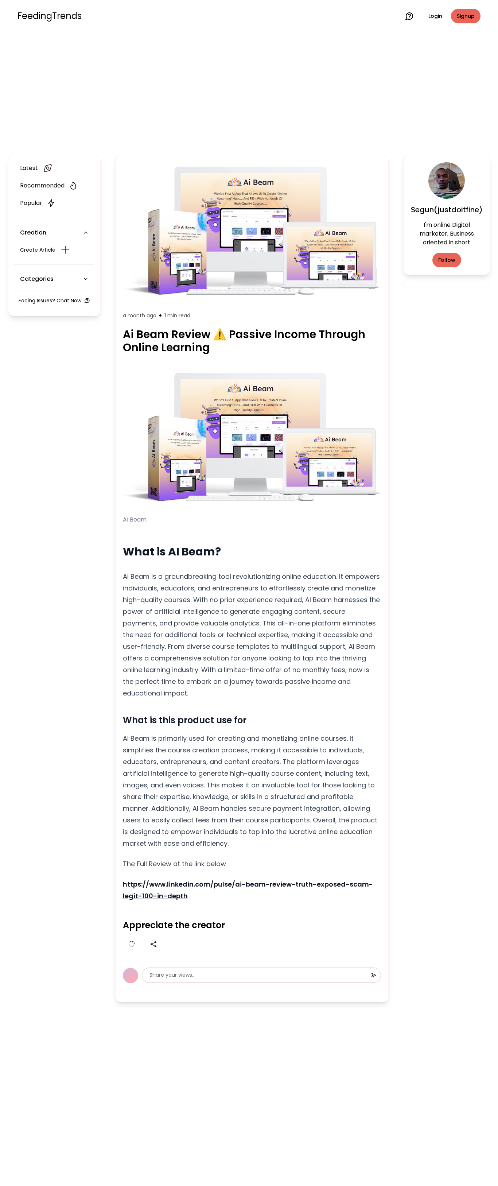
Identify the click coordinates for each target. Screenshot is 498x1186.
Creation (33, 232)
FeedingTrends (49, 16)
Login (435, 16)
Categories (37, 279)
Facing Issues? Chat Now (50, 300)
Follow (446, 260)
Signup (466, 16)
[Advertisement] (249, 92)
